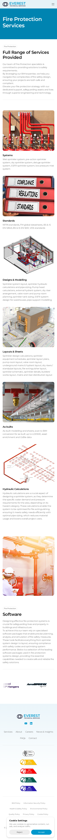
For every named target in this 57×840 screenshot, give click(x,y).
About (19, 732)
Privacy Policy (28, 814)
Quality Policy (14, 814)
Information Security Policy (34, 803)
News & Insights (44, 732)
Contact (33, 738)
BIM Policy (16, 803)
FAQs (22, 738)
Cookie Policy (42, 814)
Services (8, 732)
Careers (29, 732)
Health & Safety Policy (18, 809)
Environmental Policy (38, 809)
